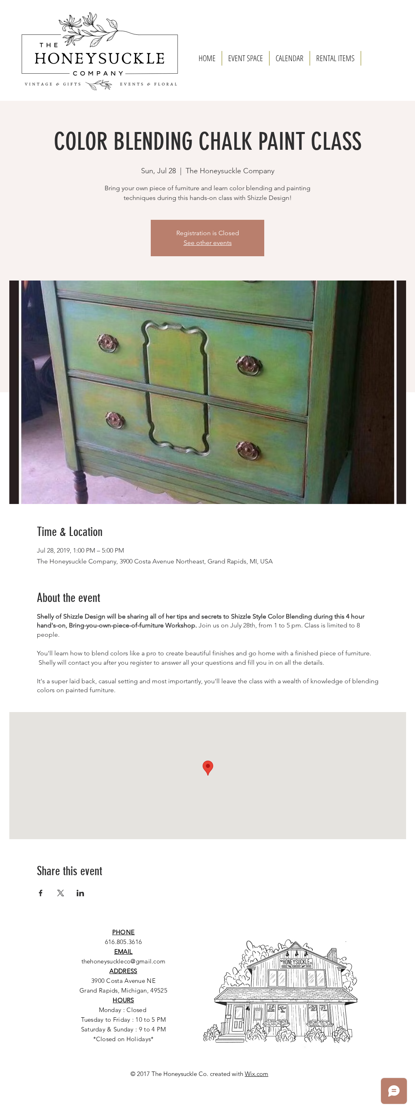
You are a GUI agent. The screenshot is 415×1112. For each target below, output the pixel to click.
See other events (208, 243)
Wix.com (256, 1074)
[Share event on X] (60, 893)
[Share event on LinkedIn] (80, 893)
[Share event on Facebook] (41, 893)
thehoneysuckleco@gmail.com (123, 961)
